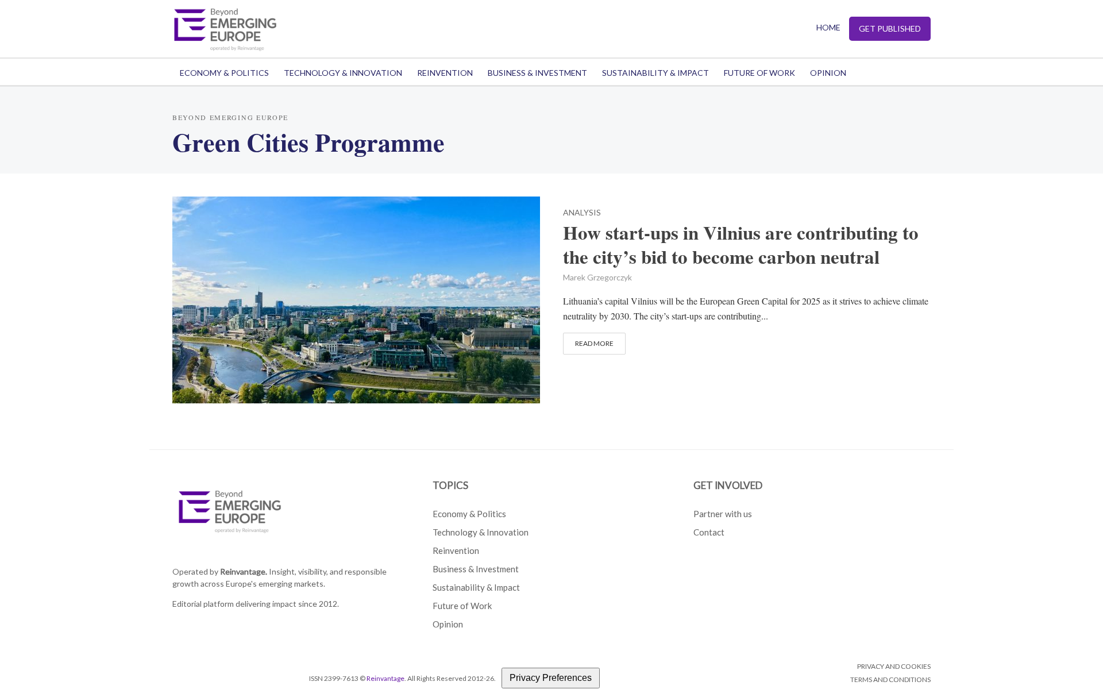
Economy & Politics (224, 73)
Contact (708, 532)
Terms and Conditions (890, 679)
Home (828, 27)
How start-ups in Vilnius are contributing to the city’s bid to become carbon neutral (741, 245)
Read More (594, 343)
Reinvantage (385, 678)
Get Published (890, 28)
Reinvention (445, 73)
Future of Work (759, 73)
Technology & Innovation (343, 73)
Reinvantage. (243, 571)
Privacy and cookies (894, 666)
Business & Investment (537, 73)
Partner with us (722, 514)
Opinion (828, 73)
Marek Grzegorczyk (597, 277)
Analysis (582, 213)
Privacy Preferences (551, 678)
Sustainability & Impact (655, 73)
